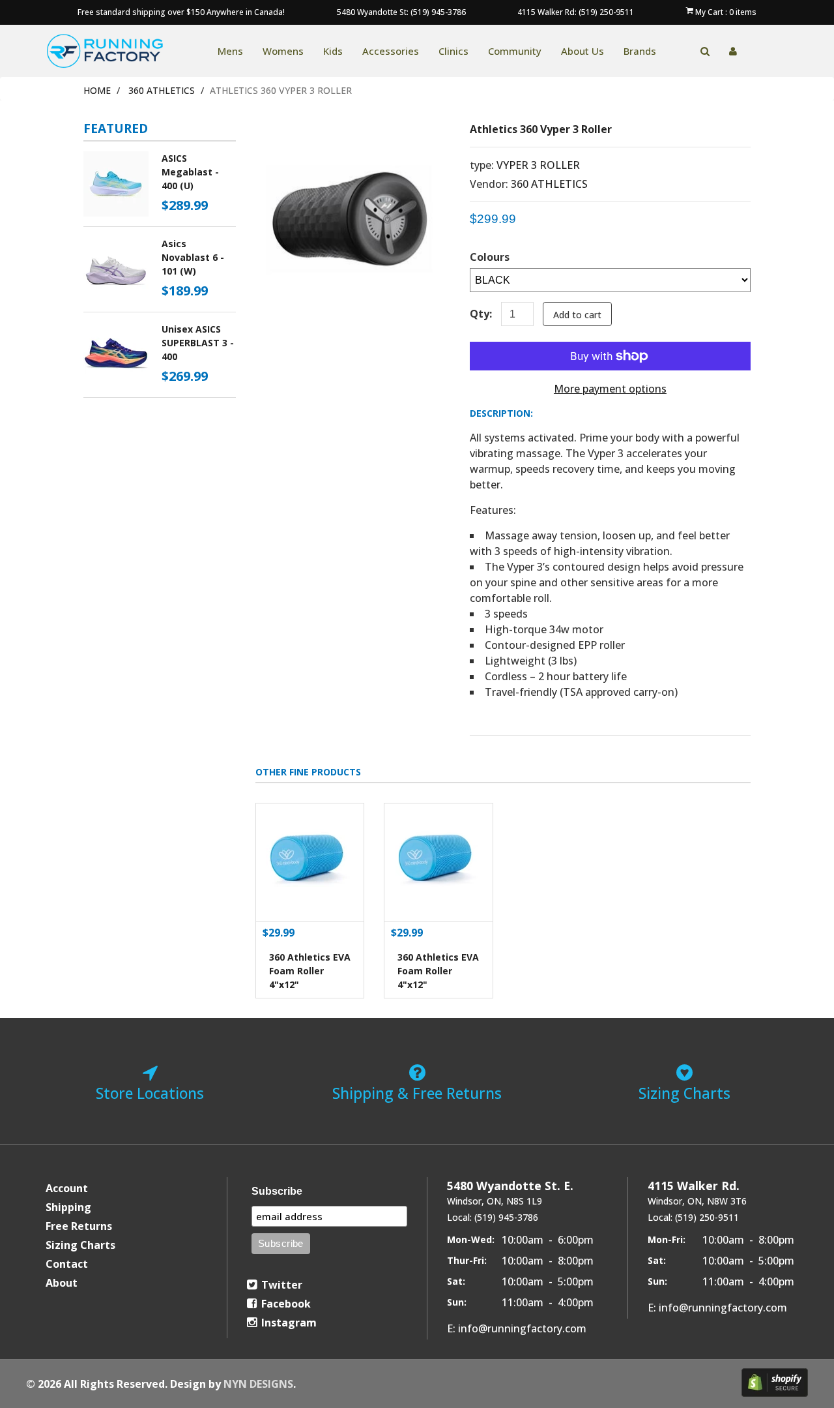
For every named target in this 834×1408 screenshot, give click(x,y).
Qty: (481, 314)
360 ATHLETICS (161, 90)
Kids (333, 50)
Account (67, 1188)
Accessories (390, 50)
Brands (640, 50)
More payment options (610, 389)
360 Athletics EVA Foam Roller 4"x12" (310, 971)
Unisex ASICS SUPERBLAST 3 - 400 (198, 343)
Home (97, 90)
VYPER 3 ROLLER (538, 165)
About (62, 1283)
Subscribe (277, 1191)
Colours (490, 257)
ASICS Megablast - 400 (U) (190, 172)
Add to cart (577, 314)
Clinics (453, 50)
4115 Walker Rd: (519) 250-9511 (575, 12)
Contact (67, 1264)
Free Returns (79, 1226)
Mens (230, 50)
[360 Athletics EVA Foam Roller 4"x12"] (310, 862)
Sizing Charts (80, 1245)
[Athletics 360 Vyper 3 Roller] (352, 132)
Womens (283, 50)
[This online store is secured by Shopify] (774, 1382)
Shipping (68, 1207)
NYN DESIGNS (258, 1384)
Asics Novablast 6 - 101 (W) (193, 257)
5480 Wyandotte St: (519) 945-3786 (401, 12)
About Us (582, 50)
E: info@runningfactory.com (516, 1328)
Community (514, 50)
